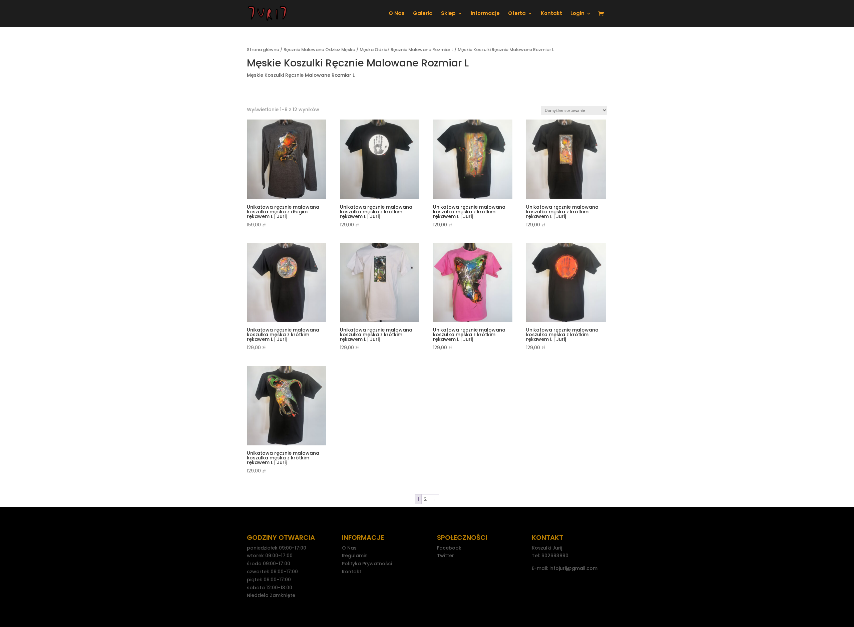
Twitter (445, 555)
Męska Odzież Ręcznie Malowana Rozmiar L (406, 49)
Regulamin (355, 555)
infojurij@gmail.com (573, 568)
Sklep (448, 14)
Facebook (449, 548)
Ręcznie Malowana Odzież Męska (319, 49)
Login (577, 14)
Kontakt (551, 14)
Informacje (485, 14)
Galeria (423, 14)
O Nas (397, 14)
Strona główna (263, 49)
